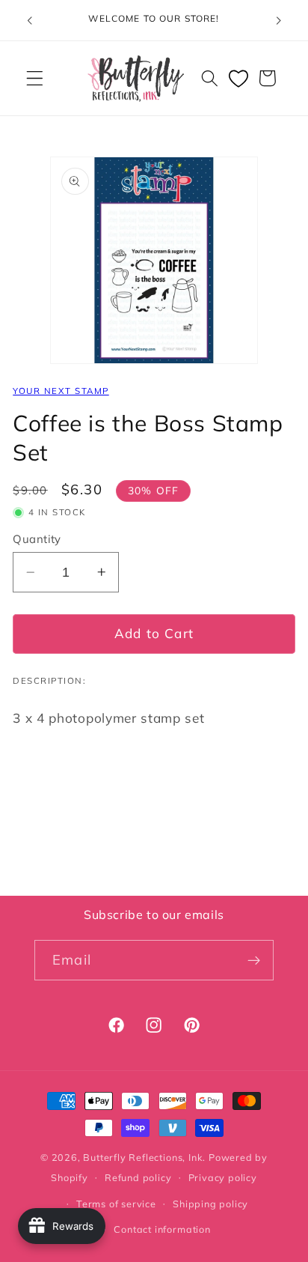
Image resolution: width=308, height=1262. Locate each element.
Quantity (37, 539)
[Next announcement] (278, 20)
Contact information (162, 1229)
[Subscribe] (254, 960)
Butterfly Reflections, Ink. (144, 1157)
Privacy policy (222, 1177)
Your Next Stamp (60, 390)
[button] (35, 78)
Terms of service (116, 1204)
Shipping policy (210, 1204)
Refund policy (138, 1177)
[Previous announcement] (29, 20)
